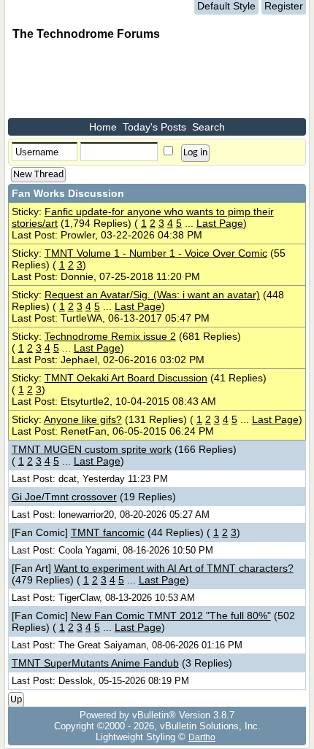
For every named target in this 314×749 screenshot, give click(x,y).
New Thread (38, 174)
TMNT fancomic (108, 532)
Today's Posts (154, 127)
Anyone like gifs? (83, 419)
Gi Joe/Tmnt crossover (64, 496)
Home (103, 127)
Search (208, 127)
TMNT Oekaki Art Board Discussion (126, 378)
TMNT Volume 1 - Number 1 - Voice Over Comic (156, 253)
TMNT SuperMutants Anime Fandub (95, 663)
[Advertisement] (125, 81)
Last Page (219, 223)
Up (16, 699)
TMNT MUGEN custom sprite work (92, 449)
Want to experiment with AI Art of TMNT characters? (174, 568)
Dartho (201, 737)
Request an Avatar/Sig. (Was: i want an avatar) (152, 294)
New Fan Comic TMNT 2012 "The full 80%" (171, 615)
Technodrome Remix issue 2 (110, 336)
